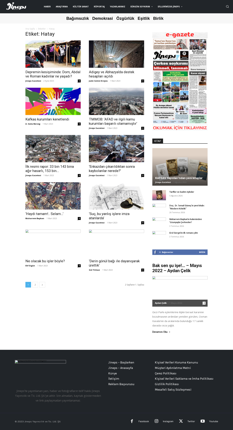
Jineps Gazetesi (33, 81)
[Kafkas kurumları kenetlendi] (53, 101)
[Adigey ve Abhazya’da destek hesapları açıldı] (116, 54)
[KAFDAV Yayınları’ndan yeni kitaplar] (180, 167)
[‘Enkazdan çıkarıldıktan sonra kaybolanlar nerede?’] (116, 148)
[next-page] (42, 285)
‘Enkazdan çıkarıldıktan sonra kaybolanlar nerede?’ (112, 168)
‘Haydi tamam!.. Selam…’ (44, 214)
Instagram (168, 421)
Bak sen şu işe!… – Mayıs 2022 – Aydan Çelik (177, 268)
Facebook (144, 421)
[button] (227, 6)
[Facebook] (131, 421)
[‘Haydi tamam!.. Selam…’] (53, 196)
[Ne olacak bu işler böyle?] (53, 243)
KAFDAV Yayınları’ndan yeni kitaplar (179, 178)
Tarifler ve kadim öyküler (181, 192)
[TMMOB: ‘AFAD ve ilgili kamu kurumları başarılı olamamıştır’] (116, 101)
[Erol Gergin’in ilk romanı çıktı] (159, 236)
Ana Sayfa (30, 28)
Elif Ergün (30, 265)
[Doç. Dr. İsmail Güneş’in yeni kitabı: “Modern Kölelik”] (159, 209)
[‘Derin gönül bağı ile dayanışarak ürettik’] (116, 243)
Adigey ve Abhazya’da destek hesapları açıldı (111, 74)
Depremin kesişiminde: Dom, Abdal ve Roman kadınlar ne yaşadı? (53, 74)
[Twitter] (180, 421)
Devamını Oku (160, 332)
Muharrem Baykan (34, 218)
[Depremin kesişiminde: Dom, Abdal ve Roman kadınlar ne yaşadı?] (53, 54)
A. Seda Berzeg (32, 124)
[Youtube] (202, 421)
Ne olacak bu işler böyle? (45, 261)
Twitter (191, 421)
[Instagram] (156, 421)
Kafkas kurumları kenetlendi (47, 119)
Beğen (202, 252)
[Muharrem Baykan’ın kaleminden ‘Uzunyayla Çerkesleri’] (159, 222)
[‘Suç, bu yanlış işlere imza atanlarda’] (116, 196)
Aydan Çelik (161, 303)
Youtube (213, 421)
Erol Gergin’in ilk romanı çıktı (183, 233)
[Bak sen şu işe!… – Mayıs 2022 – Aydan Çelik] (180, 291)
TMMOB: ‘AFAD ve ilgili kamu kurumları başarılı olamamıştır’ (113, 121)
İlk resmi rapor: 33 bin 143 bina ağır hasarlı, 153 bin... (49, 168)
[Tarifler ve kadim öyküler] (159, 195)
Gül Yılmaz (94, 270)
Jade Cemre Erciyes (98, 81)
